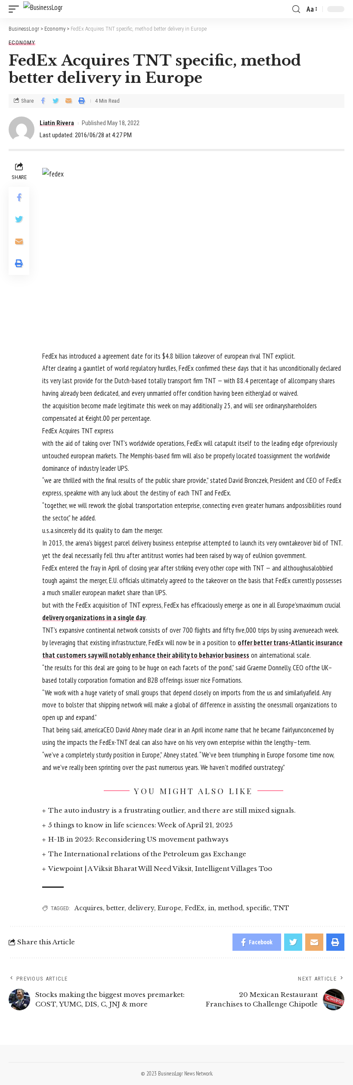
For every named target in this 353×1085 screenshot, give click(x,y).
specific (258, 908)
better (115, 908)
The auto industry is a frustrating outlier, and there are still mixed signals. (172, 810)
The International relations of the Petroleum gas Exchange (147, 854)
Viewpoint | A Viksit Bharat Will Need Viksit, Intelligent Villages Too (160, 868)
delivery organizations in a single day (94, 617)
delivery (141, 908)
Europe (169, 908)
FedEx (194, 908)
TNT (281, 908)
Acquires (88, 908)
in (211, 908)
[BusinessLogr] (42, 9)
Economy (22, 42)
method (230, 908)
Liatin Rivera (57, 123)
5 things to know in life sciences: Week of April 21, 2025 (140, 825)
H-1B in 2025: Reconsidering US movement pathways (138, 839)
